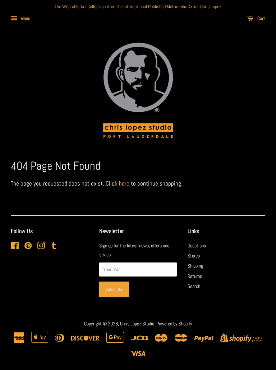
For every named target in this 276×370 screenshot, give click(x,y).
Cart (260, 18)
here (124, 183)
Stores (194, 255)
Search (194, 286)
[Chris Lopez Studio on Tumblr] (54, 247)
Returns (195, 276)
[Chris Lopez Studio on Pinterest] (28, 247)
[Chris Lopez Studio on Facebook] (15, 247)
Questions (197, 245)
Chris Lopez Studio (137, 323)
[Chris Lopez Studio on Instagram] (41, 247)
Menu (24, 18)
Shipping (195, 265)
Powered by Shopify (174, 323)
